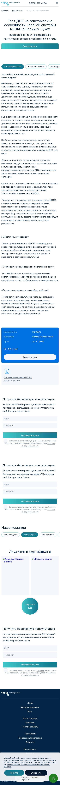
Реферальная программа (30, 738)
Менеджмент (48, 535)
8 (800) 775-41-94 (38, 3)
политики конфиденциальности (38, 510)
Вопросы (30, 742)
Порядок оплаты (30, 727)
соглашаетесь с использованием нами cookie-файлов (27, 765)
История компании (30, 707)
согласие (40, 441)
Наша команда (30, 718)
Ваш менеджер (10, 535)
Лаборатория (29, 535)
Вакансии (30, 722)
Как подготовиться (36, 66)
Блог (30, 711)
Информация (30, 749)
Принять (14, 772)
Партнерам (30, 733)
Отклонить (36, 772)
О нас (30, 703)
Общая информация (12, 66)
